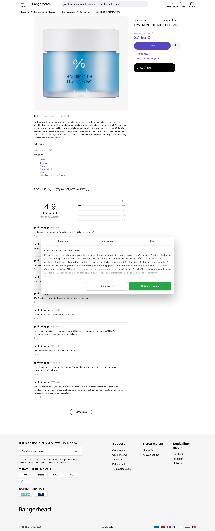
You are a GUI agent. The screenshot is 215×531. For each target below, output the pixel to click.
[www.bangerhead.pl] (187, 527)
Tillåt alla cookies (150, 286)
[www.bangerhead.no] (181, 527)
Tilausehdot (118, 459)
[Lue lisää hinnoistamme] (153, 33)
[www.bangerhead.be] (193, 527)
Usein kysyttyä (120, 455)
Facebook (178, 454)
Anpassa (105, 286)
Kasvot (52, 12)
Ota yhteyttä (118, 450)
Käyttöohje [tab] (65, 116)
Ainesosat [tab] (49, 116)
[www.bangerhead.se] (156, 527)
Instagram (178, 459)
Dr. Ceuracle (140, 20)
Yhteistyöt (148, 450)
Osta (152, 45)
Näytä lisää (81, 412)
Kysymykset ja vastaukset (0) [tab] (72, 189)
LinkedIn (177, 463)
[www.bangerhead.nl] (162, 527)
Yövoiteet (85, 12)
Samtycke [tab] (63, 241)
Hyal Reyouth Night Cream (52, 175)
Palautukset (118, 464)
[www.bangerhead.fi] (175, 527)
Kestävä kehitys (151, 455)
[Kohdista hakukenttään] (64, 4)
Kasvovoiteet (68, 12)
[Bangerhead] (43, 4)
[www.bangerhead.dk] (169, 527)
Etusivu (25, 12)
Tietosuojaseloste (121, 469)
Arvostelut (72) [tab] (42, 189)
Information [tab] (107, 241)
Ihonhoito (39, 12)
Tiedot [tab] (37, 116)
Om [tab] (152, 241)
